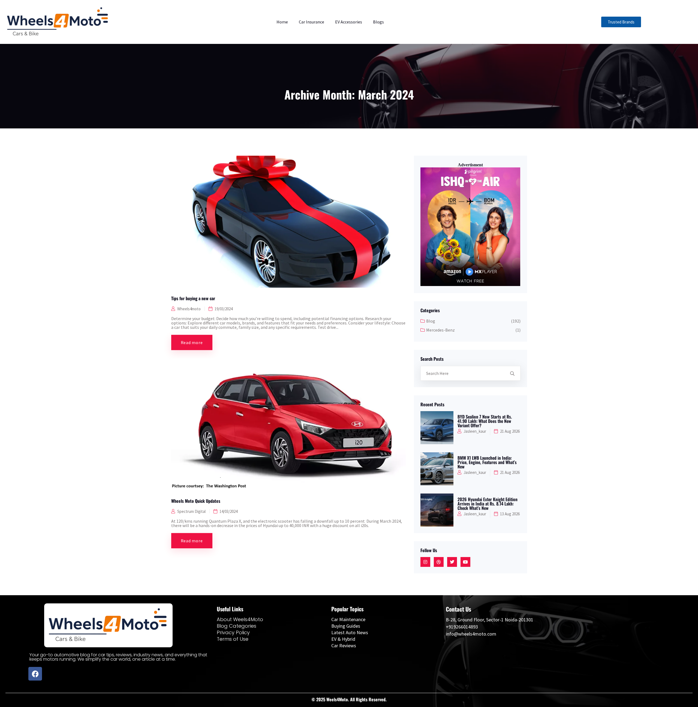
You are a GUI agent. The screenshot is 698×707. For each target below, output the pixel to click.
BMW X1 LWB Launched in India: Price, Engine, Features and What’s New (487, 462)
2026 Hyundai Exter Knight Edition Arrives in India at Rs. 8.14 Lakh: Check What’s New (488, 503)
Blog (430, 321)
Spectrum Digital (191, 511)
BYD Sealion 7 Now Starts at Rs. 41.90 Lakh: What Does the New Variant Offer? (485, 421)
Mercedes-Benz (440, 330)
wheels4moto (189, 308)
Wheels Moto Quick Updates (195, 501)
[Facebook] (35, 674)
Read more (192, 342)
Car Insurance (311, 22)
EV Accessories (348, 22)
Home (282, 22)
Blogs (378, 22)
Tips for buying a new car (193, 298)
